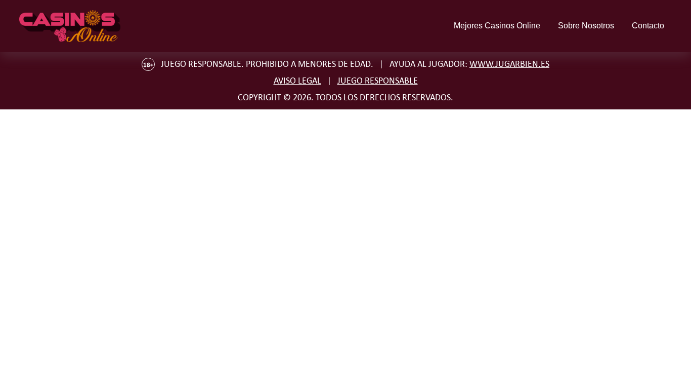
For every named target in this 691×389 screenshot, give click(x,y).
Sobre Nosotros (586, 25)
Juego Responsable (377, 80)
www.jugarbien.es (509, 63)
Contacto (648, 25)
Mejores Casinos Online (497, 25)
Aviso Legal (297, 80)
